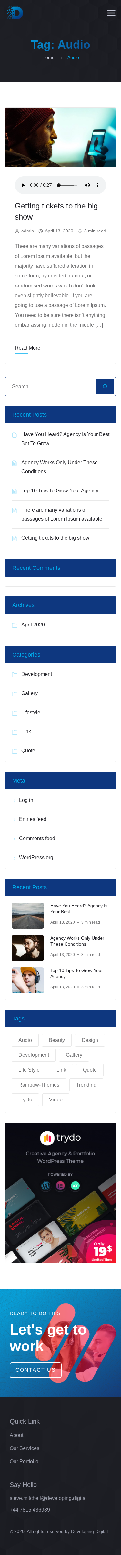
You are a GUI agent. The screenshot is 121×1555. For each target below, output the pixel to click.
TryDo (25, 1099)
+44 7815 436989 (30, 1510)
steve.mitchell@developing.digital (48, 1498)
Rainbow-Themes (38, 1084)
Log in (26, 800)
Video (56, 1099)
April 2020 (33, 624)
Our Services (24, 1448)
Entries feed (32, 819)
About (16, 1435)
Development (36, 674)
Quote (28, 750)
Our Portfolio (24, 1461)
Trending (86, 1084)
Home (48, 57)
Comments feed (37, 838)
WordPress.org (36, 857)
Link (26, 731)
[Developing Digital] (15, 13)
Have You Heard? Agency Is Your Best (78, 909)
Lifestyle (30, 712)
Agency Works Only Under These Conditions (77, 941)
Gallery (29, 693)
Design (90, 1040)
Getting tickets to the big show (55, 538)
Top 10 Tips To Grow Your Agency (59, 490)
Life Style (29, 1070)
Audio (25, 1040)
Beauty (57, 1040)
